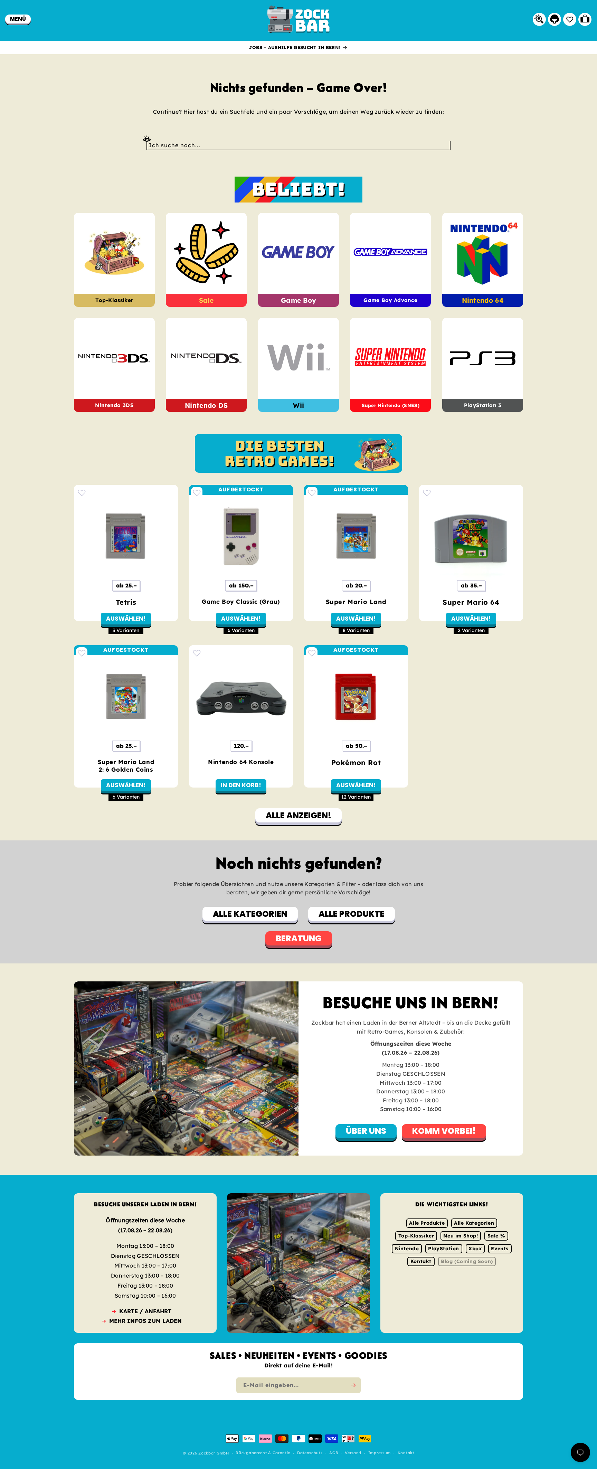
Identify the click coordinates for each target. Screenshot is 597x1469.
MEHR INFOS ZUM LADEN (145, 1320)
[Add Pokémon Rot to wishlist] (312, 653)
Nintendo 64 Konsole (241, 761)
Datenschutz (310, 1453)
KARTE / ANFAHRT (145, 1311)
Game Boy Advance (390, 300)
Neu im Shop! (460, 1236)
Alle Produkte (427, 1223)
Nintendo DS (206, 405)
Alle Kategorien (474, 1223)
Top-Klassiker (114, 300)
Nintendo (407, 1248)
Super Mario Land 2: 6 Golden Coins (126, 765)
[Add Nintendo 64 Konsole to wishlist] (196, 653)
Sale (206, 300)
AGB (333, 1453)
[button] (18, 19)
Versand (353, 1453)
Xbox (475, 1248)
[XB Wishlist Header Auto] (569, 19)
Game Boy (298, 300)
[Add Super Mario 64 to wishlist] (427, 492)
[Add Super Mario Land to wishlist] (312, 492)
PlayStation (443, 1248)
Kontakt (421, 1261)
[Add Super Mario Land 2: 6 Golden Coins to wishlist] (81, 653)
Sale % (496, 1236)
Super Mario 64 (471, 602)
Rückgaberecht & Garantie (263, 1453)
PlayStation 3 (482, 405)
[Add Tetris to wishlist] (81, 492)
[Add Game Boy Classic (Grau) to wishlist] (196, 492)
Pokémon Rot (356, 762)
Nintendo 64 (482, 300)
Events (500, 1248)
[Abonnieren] (353, 1385)
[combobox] (298, 145)
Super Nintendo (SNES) (390, 405)
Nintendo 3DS (114, 405)
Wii (298, 405)
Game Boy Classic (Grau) (241, 601)
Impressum (379, 1453)
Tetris (126, 602)
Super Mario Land (356, 602)
